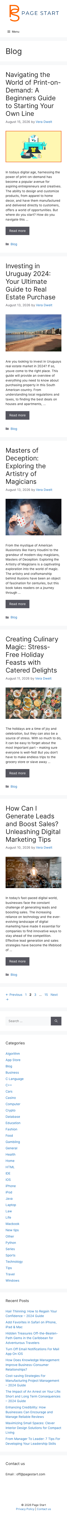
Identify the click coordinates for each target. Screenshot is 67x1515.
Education (13, 1123)
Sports (10, 1255)
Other (10, 1236)
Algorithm (13, 1053)
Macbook (12, 1224)
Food (9, 1135)
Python (11, 1243)
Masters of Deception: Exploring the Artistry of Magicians (26, 465)
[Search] (56, 1021)
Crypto (10, 1110)
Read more (17, 231)
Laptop (11, 1205)
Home (10, 1161)
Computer (13, 1104)
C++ (9, 1085)
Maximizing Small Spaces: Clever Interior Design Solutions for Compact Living (33, 1427)
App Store (13, 1060)
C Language (15, 1079)
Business (12, 1072)
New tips (12, 1230)
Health (10, 1154)
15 (46, 995)
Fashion (11, 1129)
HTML (10, 1167)
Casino (11, 1098)
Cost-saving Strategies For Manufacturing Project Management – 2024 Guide (32, 1380)
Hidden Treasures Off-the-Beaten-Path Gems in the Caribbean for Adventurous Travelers (32, 1338)
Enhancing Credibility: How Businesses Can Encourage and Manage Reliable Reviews (29, 1412)
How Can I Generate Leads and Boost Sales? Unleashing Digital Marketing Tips (33, 823)
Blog (14, 244)
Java (9, 1198)
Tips (9, 1268)
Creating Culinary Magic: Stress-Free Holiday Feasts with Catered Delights (32, 654)
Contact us (44, 1509)
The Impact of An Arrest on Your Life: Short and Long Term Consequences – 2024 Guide (33, 1396)
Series (10, 1249)
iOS (8, 1180)
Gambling (13, 1142)
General (11, 1148)
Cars (9, 1091)
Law (9, 1211)
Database (13, 1117)
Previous (14, 995)
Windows (12, 1280)
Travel (10, 1274)
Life (8, 1217)
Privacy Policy (25, 1509)
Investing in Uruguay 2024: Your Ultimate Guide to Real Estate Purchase (30, 281)
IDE (8, 1173)
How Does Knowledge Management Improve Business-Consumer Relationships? (32, 1364)
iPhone (11, 1186)
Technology (14, 1261)
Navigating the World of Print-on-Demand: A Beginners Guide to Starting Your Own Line (33, 94)
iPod (9, 1192)
